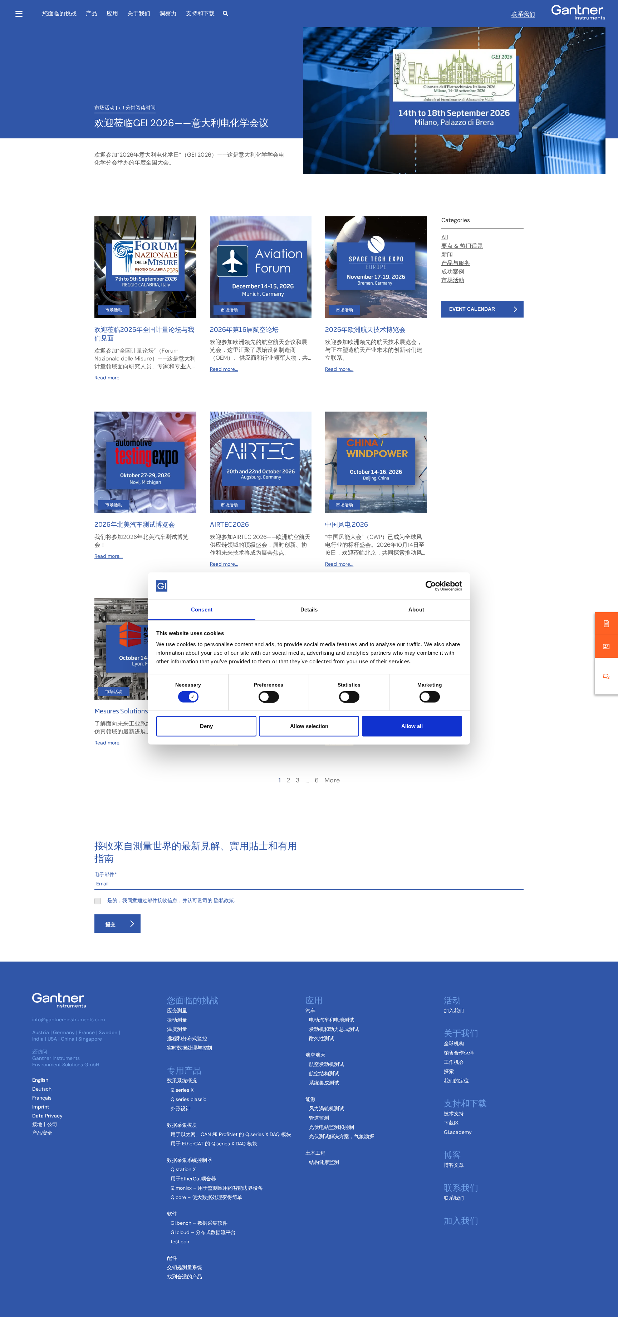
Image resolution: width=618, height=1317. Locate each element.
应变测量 (177, 1010)
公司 (52, 1124)
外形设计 (181, 1108)
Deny (206, 726)
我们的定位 (456, 1080)
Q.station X (183, 1169)
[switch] (267, 696)
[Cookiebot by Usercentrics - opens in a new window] (430, 585)
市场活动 (104, 107)
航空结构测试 (324, 1073)
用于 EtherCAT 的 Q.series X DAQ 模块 (214, 1143)
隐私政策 (224, 900)
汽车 (310, 1010)
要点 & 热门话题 (462, 246)
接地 (37, 1124)
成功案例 (452, 271)
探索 (449, 1071)
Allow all (412, 726)
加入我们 (454, 1010)
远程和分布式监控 (187, 1038)
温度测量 (177, 1029)
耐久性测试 (321, 1038)
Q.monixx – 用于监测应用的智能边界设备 (217, 1188)
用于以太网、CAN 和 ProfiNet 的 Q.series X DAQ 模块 (231, 1134)
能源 (310, 1099)
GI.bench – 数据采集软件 (199, 1223)
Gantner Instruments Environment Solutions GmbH (65, 1061)
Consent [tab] (201, 609)
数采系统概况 (182, 1080)
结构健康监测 (324, 1162)
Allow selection (309, 726)
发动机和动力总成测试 (334, 1029)
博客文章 (454, 1165)
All (444, 237)
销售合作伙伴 (459, 1053)
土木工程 (315, 1153)
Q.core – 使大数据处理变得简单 (206, 1197)
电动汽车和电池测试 (331, 1020)
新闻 (447, 254)
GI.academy (458, 1132)
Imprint (40, 1107)
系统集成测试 (324, 1083)
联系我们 (523, 13)
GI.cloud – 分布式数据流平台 (203, 1232)
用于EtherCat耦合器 (193, 1178)
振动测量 (177, 1020)
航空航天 (315, 1055)
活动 (452, 999)
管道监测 (319, 1118)
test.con (180, 1241)
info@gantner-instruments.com (68, 1019)
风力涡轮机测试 (326, 1108)
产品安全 (42, 1133)
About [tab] (416, 609)
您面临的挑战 (59, 13)
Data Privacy (47, 1115)
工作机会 (454, 1062)
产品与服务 (455, 263)
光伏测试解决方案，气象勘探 (341, 1136)
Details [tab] (309, 609)
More (332, 780)
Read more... (108, 377)
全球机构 (454, 1043)
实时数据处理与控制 (189, 1048)
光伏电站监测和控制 (331, 1127)
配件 (172, 1258)
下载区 (451, 1123)
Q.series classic (188, 1099)
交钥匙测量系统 (184, 1267)
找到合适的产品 (184, 1276)
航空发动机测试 (326, 1064)
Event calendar (472, 309)
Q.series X (182, 1090)
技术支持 (454, 1113)
